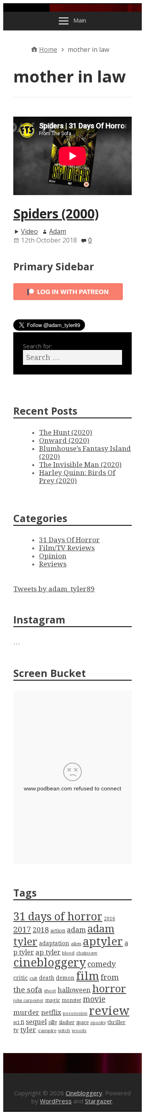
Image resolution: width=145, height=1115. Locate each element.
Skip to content (26, 8)
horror (109, 989)
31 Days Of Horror (69, 540)
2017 (22, 929)
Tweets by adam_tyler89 (54, 589)
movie (94, 999)
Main (79, 20)
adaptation (54, 943)
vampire (47, 1030)
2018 (41, 930)
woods (79, 1030)
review (109, 1011)
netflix (51, 1012)
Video (29, 231)
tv (16, 1030)
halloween (74, 990)
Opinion (52, 556)
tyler (28, 1030)
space (82, 1022)
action (57, 931)
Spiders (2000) (56, 213)
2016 (109, 919)
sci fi (18, 1022)
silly (52, 1022)
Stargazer (98, 1101)
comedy (101, 964)
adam (76, 930)
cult (33, 978)
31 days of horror (57, 916)
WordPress (56, 1101)
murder (26, 1012)
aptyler (103, 941)
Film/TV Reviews (67, 548)
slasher (67, 1022)
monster (71, 1000)
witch (64, 1030)
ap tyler (47, 952)
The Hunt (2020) (65, 432)
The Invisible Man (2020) (80, 465)
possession (75, 1013)
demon (65, 978)
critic (20, 978)
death (46, 978)
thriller (117, 1022)
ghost (50, 991)
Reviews (52, 564)
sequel (36, 1022)
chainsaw (86, 953)
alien (76, 943)
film (87, 976)
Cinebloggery (84, 1093)
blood (68, 953)
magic (52, 1000)
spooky (98, 1022)
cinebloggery (49, 962)
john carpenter (28, 1000)
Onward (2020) (64, 440)
